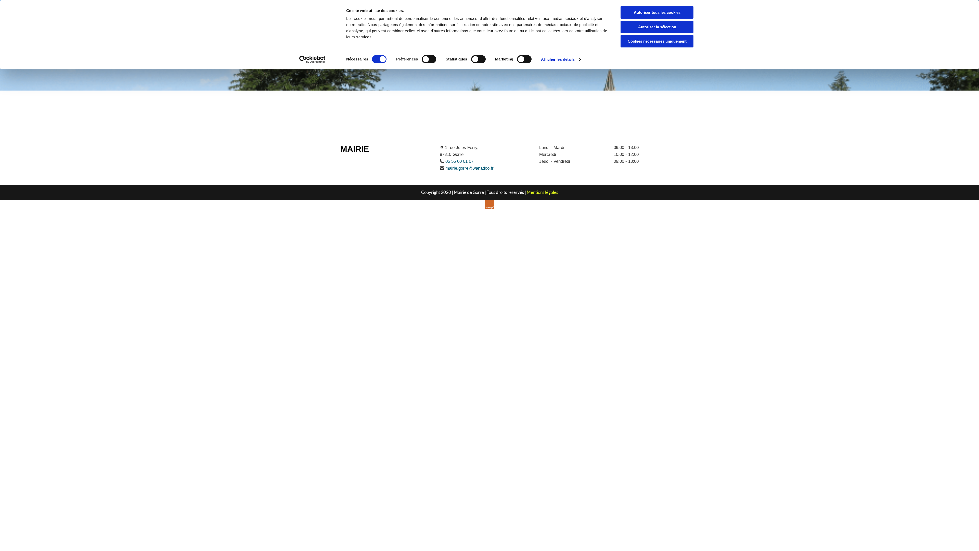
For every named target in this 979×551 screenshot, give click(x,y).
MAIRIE (354, 149)
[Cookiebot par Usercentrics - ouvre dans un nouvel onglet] (312, 59)
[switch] (429, 59)
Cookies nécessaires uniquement (657, 41)
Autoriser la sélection (657, 27)
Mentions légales (542, 192)
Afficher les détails (558, 59)
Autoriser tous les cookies (657, 12)
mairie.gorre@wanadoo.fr (469, 168)
